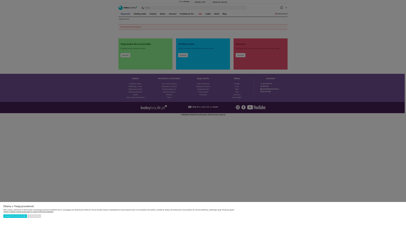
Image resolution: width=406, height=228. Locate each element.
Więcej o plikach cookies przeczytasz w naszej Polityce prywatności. (28, 212)
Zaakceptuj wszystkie (15, 216)
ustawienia (34, 216)
